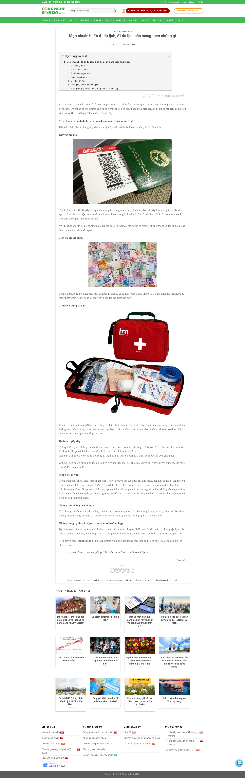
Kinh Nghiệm (126, 32)
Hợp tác (164, 2)
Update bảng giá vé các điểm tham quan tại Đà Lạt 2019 (140, 701)
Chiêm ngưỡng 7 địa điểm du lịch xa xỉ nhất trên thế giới (116, 552)
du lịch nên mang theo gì (139, 580)
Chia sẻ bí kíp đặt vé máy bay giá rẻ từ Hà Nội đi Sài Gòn (174, 619)
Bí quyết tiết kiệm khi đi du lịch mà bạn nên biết (105, 700)
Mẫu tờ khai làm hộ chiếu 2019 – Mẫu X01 (71, 659)
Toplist (180, 20)
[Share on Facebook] (112, 570)
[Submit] (114, 10)
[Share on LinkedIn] (133, 570)
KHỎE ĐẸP (133, 20)
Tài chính (84, 20)
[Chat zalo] (239, 763)
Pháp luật (121, 20)
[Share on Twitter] (117, 570)
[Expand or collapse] (169, 56)
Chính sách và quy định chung (182, 2)
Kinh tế (72, 20)
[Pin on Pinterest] (127, 570)
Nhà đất (97, 20)
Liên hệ (200, 2)
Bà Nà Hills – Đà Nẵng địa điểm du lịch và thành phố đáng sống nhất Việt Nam (70, 619)
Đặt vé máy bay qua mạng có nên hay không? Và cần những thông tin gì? (139, 621)
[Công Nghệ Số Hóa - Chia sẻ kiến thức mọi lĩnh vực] (53, 10)
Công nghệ (59, 20)
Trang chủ (47, 20)
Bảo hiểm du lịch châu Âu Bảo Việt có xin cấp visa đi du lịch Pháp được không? (174, 662)
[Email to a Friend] (122, 570)
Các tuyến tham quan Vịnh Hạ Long (174, 700)
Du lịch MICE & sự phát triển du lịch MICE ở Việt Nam (71, 701)
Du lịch (108, 20)
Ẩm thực (157, 20)
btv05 (133, 44)
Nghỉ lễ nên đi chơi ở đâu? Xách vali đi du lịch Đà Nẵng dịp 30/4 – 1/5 (139, 660)
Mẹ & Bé (145, 20)
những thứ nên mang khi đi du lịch (163, 580)
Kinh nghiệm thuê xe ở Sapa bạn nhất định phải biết (105, 660)
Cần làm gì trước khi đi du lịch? (105, 618)
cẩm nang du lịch (121, 580)
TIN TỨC (169, 20)
